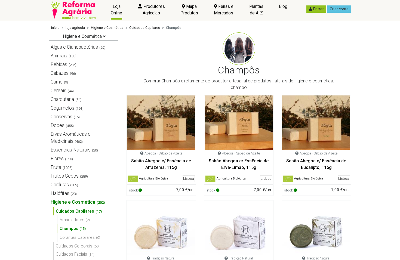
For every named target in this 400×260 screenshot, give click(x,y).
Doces (57, 125)
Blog (283, 6)
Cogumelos (62, 108)
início (55, 28)
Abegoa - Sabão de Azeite (163, 153)
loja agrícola (75, 28)
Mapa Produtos (189, 10)
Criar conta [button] (339, 9)
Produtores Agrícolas (153, 10)
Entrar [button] (318, 9)
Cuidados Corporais (74, 246)
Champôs (69, 228)
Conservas (61, 116)
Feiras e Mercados (223, 10)
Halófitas (60, 193)
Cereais (58, 90)
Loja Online (116, 10)
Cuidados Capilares (144, 28)
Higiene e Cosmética (107, 28)
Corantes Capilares (77, 237)
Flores (57, 158)
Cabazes (60, 73)
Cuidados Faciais (71, 254)
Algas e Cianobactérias (74, 47)
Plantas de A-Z (256, 10)
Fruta (56, 167)
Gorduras (60, 184)
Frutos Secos (65, 176)
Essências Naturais (71, 150)
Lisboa (188, 179)
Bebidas (59, 64)
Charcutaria (62, 99)
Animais (59, 55)
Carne (57, 82)
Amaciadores (72, 219)
